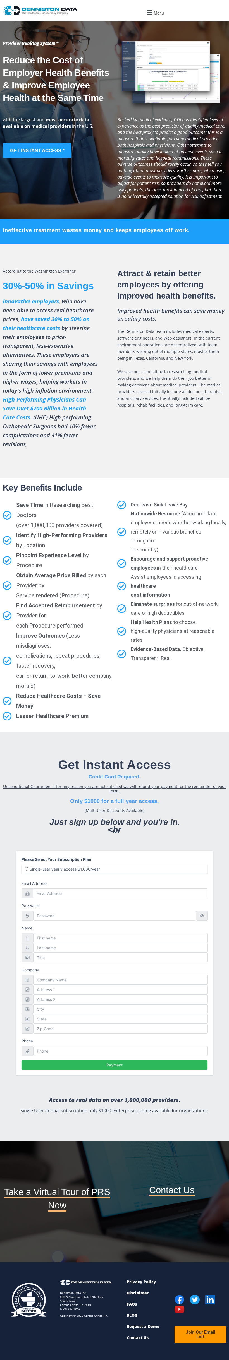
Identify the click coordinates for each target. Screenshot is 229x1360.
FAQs (132, 1304)
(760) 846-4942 (70, 1309)
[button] (154, 12)
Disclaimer (138, 1293)
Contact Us (172, 1190)
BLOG (132, 1315)
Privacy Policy (141, 1281)
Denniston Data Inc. (73, 1293)
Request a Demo (143, 1326)
